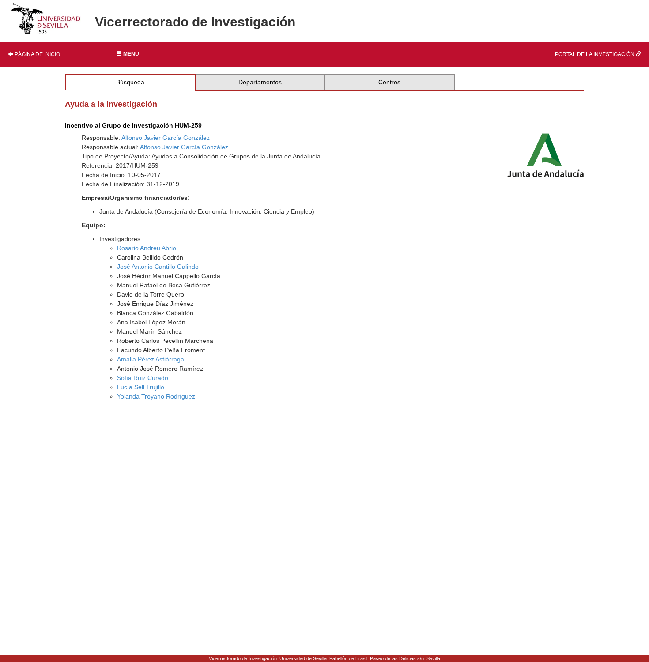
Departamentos (260, 82)
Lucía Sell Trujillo (140, 387)
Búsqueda (130, 82)
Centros (389, 82)
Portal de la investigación (595, 54)
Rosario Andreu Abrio (146, 248)
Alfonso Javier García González (165, 137)
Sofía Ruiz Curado (142, 377)
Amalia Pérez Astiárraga (150, 359)
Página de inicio (36, 54)
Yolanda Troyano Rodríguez (156, 396)
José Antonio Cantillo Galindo (158, 266)
